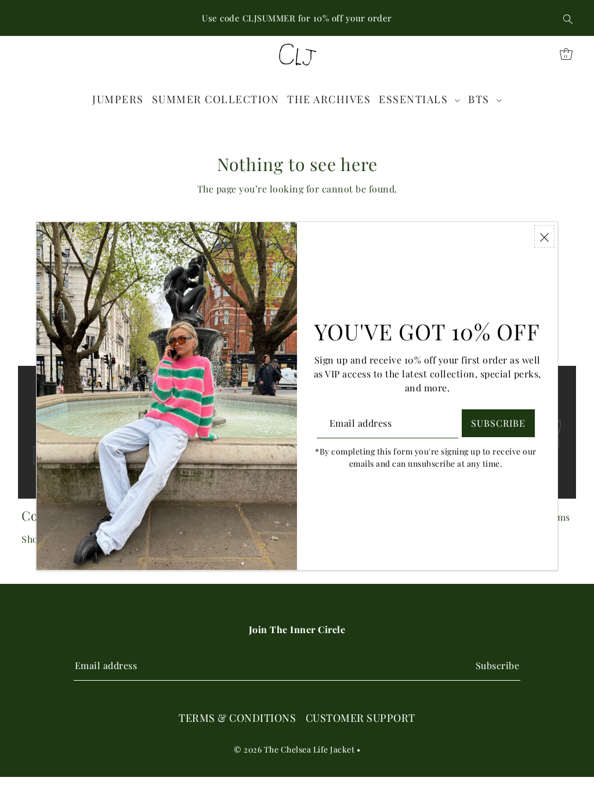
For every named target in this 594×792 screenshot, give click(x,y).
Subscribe (497, 665)
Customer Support (360, 718)
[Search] (568, 18)
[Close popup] (544, 236)
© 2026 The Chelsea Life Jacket (294, 749)
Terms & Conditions (237, 718)
